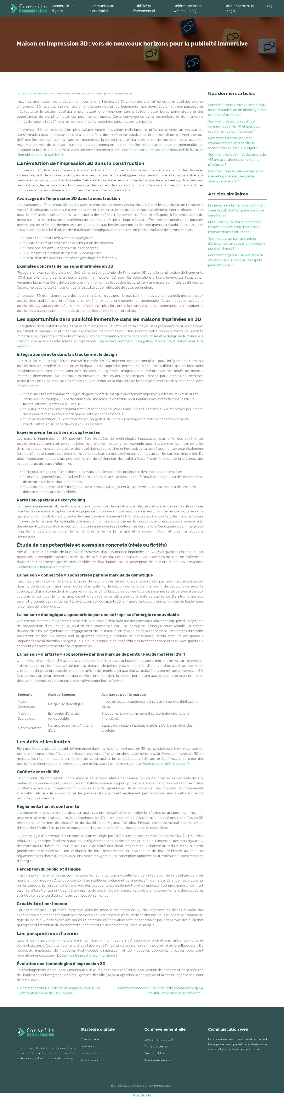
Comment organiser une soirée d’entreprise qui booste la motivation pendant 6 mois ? (236, 243)
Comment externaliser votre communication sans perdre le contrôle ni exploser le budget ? (233, 143)
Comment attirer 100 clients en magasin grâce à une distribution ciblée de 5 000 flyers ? (60, 990)
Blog (269, 6)
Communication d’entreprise (101, 8)
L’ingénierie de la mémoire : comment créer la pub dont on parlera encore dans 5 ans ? (237, 210)
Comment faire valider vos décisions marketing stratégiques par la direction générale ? (235, 176)
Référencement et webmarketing (188, 8)
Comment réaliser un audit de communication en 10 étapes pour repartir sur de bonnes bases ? (234, 126)
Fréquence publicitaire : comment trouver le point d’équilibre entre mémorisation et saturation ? (234, 227)
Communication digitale (64, 8)
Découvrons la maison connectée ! (43, 567)
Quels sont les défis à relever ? (165, 764)
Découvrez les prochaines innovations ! (87, 955)
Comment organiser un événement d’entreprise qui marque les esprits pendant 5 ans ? (235, 260)
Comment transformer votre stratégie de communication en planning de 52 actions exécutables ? (237, 110)
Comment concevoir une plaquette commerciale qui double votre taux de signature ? (159, 990)
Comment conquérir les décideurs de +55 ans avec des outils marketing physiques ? (237, 160)
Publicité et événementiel (144, 8)
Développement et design (239, 8)
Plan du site (142, 1095)
